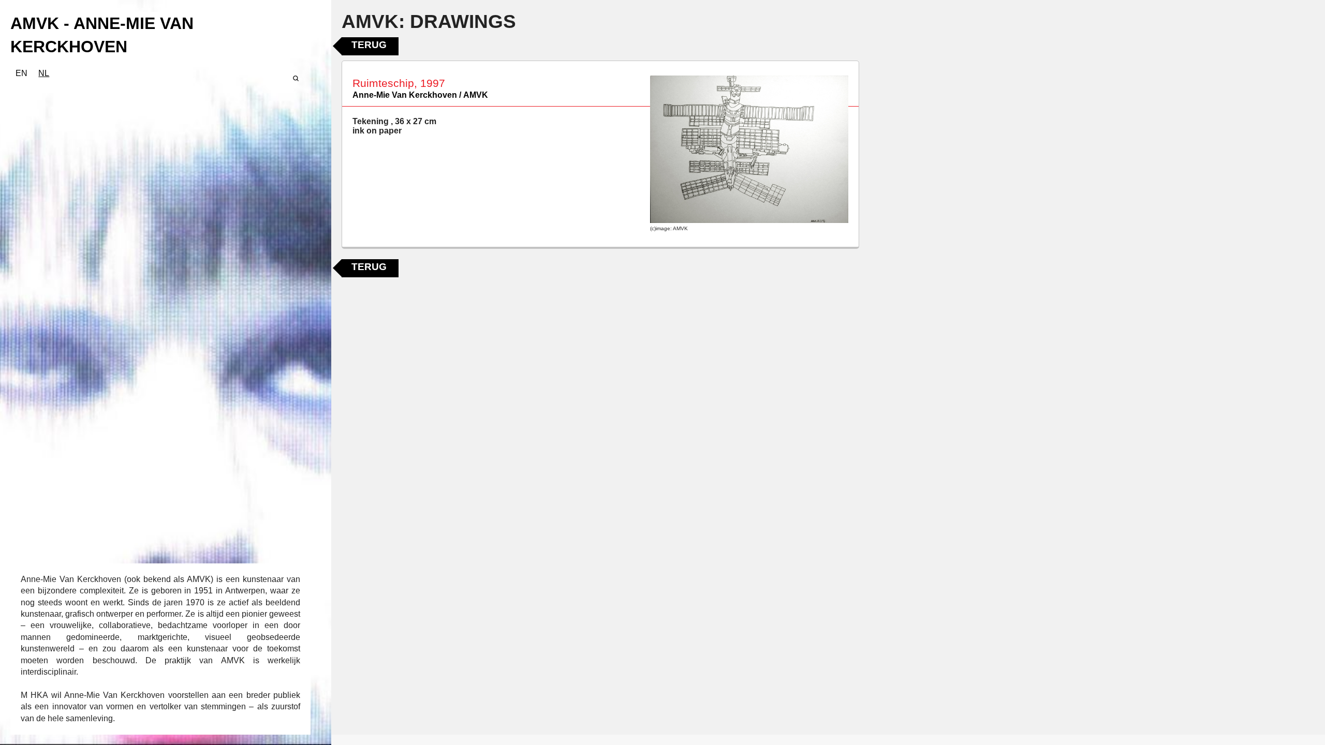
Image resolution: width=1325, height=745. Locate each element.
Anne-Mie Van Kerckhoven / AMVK (420, 95)
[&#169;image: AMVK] (749, 150)
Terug (369, 44)
